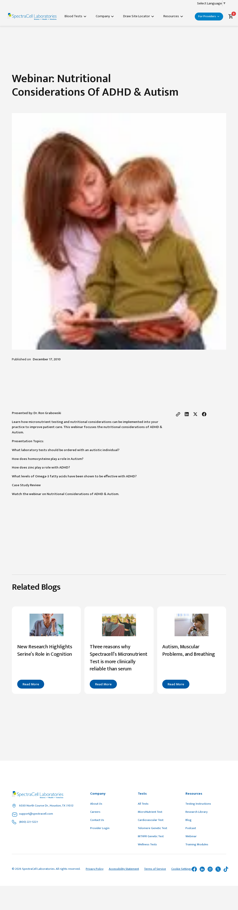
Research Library (196, 811)
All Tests (143, 803)
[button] (75, 16)
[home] (31, 16)
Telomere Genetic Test (152, 828)
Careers (95, 811)
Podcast (190, 828)
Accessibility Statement (124, 869)
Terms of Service (155, 869)
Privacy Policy (94, 869)
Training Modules (196, 844)
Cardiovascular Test (150, 820)
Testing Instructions (198, 803)
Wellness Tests (147, 844)
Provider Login (99, 828)
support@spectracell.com (36, 813)
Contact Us (97, 820)
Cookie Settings (181, 869)
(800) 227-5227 (28, 821)
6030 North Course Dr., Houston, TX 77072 (46, 805)
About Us (96, 803)
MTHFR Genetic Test (151, 836)
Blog (188, 820)
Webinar (191, 836)
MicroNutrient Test (150, 811)
